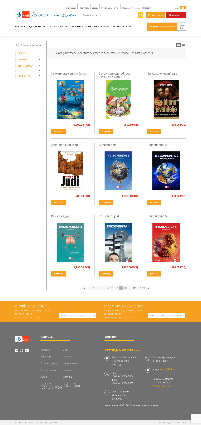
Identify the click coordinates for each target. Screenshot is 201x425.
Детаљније (58, 131)
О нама (67, 356)
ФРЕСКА (95, 8)
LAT (177, 7)
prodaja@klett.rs (161, 386)
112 (116, 288)
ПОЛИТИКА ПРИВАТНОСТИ (71, 385)
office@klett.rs (167, 369)
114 (125, 288)
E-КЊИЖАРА (71, 8)
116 (134, 288)
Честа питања (71, 363)
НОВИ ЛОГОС (84, 8)
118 (143, 288)
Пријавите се (176, 15)
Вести (116, 27)
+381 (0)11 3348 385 (122, 383)
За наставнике (73, 27)
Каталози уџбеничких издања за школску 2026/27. (51, 386)
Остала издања (52, 27)
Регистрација (155, 15)
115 (130, 288)
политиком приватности (28, 317)
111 (111, 288)
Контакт (128, 27)
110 (107, 288)
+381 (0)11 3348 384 (122, 376)
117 (139, 288)
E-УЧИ (116, 8)
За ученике (91, 27)
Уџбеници (34, 27)
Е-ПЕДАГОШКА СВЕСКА (130, 8)
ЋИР (182, 7)
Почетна (20, 27)
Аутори (105, 27)
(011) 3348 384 (160, 361)
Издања (67, 377)
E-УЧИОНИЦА (106, 8)
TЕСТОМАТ (146, 8)
